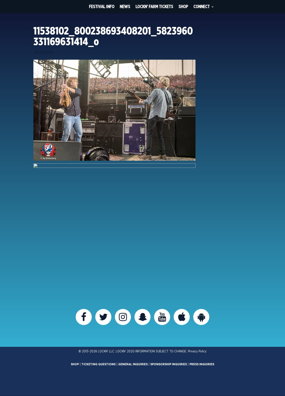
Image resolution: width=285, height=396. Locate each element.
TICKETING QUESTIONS (98, 364)
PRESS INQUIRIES (201, 364)
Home (78, 6)
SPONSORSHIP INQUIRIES (168, 364)
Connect (201, 6)
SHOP (75, 364)
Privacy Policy (197, 351)
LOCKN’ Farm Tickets (154, 6)
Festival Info (101, 6)
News (125, 6)
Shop (183, 6)
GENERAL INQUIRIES (133, 364)
